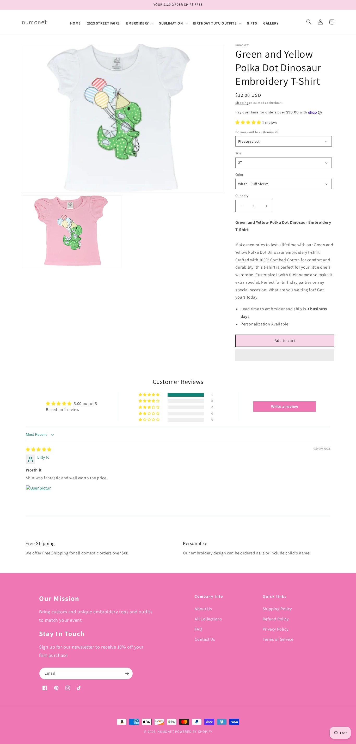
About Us (203, 609)
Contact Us (205, 639)
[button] (139, 23)
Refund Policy (276, 619)
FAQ (198, 629)
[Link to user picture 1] (38, 497)
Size (238, 153)
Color (239, 174)
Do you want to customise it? (256, 132)
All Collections (208, 619)
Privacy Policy (275, 629)
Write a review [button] (284, 406)
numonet (165, 731)
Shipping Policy (277, 609)
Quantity (241, 195)
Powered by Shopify (193, 731)
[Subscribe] (127, 673)
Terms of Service (278, 639)
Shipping (242, 103)
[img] (39, 449)
